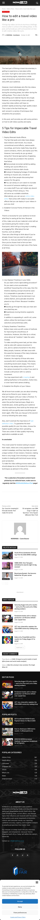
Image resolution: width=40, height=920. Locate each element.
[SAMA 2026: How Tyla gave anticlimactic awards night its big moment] (7, 566)
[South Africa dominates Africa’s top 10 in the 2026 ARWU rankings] (7, 555)
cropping (26, 377)
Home (4, 9)
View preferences (20, 913)
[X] (15, 40)
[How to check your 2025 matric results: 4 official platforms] (7, 732)
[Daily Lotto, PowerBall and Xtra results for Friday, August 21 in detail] (7, 640)
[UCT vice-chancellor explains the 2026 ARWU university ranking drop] (7, 629)
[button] (37, 882)
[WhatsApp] (25, 40)
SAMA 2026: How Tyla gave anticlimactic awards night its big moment (25, 565)
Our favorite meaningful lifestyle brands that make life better (10, 511)
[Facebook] (11, 40)
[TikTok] (23, 855)
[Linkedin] (29, 40)
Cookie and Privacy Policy (18, 917)
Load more (19, 647)
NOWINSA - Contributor (13, 35)
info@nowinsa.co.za (17, 841)
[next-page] (6, 583)
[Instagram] (17, 855)
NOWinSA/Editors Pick (24, 483)
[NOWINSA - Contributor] (3, 35)
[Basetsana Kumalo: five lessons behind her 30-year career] (7, 576)
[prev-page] (3, 583)
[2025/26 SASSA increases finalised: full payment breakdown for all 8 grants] (7, 742)
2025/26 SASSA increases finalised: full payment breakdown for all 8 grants (25, 741)
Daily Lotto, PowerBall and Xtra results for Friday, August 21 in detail (24, 639)
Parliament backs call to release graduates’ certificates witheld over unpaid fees (25, 618)
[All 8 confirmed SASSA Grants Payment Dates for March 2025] (7, 721)
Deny (20, 907)
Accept (20, 901)
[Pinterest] (20, 40)
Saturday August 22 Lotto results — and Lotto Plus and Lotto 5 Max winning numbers (25, 607)
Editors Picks (10, 9)
